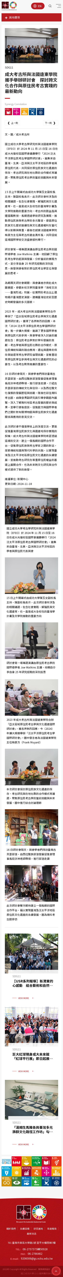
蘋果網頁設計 (44, 1269)
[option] (31, 45)
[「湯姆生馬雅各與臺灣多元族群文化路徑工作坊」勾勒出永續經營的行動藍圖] (31, 1115)
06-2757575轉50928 (35, 1249)
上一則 (13, 123)
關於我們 (11, 1228)
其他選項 (14, 17)
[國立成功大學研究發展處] (9, 6)
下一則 (50, 123)
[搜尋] (50, 6)
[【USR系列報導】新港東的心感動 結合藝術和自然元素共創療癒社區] (31, 968)
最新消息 (31, 1233)
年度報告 (52, 1228)
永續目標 (24, 1228)
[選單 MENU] (58, 6)
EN (39, 6)
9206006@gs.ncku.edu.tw (37, 1258)
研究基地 (38, 1228)
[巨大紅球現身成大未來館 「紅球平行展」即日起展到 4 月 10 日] (31, 1042)
